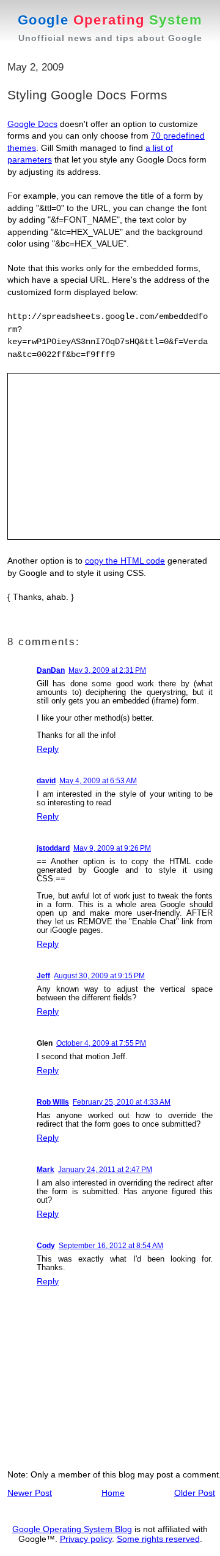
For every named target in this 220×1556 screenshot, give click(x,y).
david (46, 780)
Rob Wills (53, 1102)
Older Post (194, 1493)
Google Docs (32, 124)
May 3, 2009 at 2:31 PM (107, 670)
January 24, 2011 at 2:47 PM (105, 1169)
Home (113, 1493)
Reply (48, 749)
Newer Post (29, 1493)
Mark (45, 1169)
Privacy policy (86, 1539)
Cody (46, 1245)
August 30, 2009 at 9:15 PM (99, 976)
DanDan (51, 670)
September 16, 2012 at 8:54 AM (111, 1245)
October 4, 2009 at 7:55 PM (101, 1043)
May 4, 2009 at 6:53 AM (98, 780)
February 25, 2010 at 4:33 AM (121, 1102)
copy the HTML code (125, 560)
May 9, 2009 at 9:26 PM (112, 848)
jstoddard (53, 848)
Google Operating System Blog (72, 1529)
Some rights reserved (158, 1539)
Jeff (43, 976)
